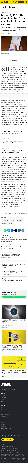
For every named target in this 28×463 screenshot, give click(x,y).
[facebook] (2, 436)
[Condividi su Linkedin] (19, 230)
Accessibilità (4, 450)
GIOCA (4, 376)
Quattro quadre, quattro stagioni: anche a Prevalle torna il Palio (13, 265)
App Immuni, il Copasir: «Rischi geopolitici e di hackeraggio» (12, 151)
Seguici (15, 296)
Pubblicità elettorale (11, 450)
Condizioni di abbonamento (7, 446)
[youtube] (15, 436)
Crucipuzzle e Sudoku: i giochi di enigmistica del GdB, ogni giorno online (14, 372)
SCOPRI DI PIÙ (5, 327)
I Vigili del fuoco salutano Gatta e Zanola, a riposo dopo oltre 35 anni (12, 279)
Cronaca (3, 395)
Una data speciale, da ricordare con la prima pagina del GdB (13, 346)
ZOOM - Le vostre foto (6, 412)
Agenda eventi (4, 410)
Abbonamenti (4, 416)
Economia (3, 397)
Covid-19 (4, 223)
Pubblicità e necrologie (6, 428)
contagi (13, 220)
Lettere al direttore (5, 414)
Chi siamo (3, 422)
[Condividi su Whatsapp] (5, 230)
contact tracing (20, 217)
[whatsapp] (12, 436)
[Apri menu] (2, 2)
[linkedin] (21, 436)
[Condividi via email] (22, 230)
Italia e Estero (4, 12)
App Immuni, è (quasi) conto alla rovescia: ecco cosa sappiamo (12, 132)
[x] (8, 436)
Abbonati (21, 2)
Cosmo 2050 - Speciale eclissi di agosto (13, 321)
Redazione (3, 426)
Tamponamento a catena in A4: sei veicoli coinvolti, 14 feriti (12, 272)
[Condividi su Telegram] (8, 230)
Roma (10, 223)
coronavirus (20, 220)
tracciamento (5, 220)
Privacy (16, 448)
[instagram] (5, 436)
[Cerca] (14, 2)
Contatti (3, 424)
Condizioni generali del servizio (8, 448)
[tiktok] (18, 436)
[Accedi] (26, 2)
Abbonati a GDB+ (6, 439)
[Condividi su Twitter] (15, 230)
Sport (2, 399)
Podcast (3, 407)
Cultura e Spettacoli (5, 401)
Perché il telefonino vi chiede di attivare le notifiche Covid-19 (12, 142)
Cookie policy (22, 448)
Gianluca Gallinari (6, 257)
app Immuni (11, 217)
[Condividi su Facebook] (12, 230)
